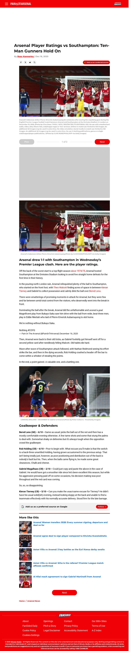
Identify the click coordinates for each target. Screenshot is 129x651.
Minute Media (16, 642)
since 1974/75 (78, 271)
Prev (26, 142)
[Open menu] (6, 3)
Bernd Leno (95, 291)
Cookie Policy (29, 630)
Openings (48, 621)
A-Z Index (96, 630)
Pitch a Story (49, 625)
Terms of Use (98, 625)
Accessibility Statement (76, 630)
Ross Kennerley (25, 56)
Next (102, 142)
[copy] (34, 62)
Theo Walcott (60, 287)
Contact (68, 621)
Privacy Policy (71, 625)
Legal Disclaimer (51, 630)
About (26, 621)
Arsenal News (33, 601)
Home (22, 601)
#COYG (31, 330)
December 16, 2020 (69, 333)
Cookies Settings (31, 635)
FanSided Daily (30, 625)
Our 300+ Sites (99, 621)
